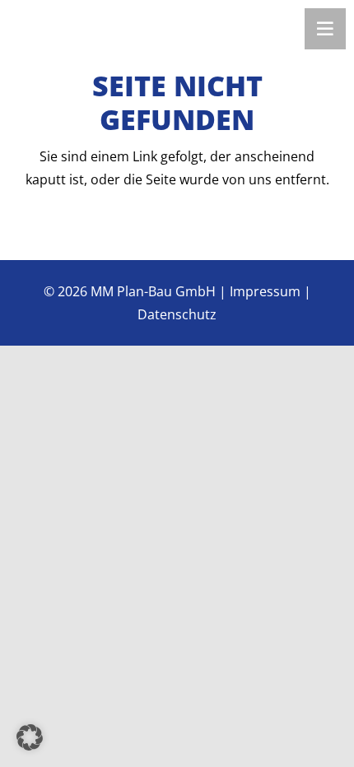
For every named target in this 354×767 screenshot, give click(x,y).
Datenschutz (177, 314)
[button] (29, 737)
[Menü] (325, 28)
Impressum (265, 291)
